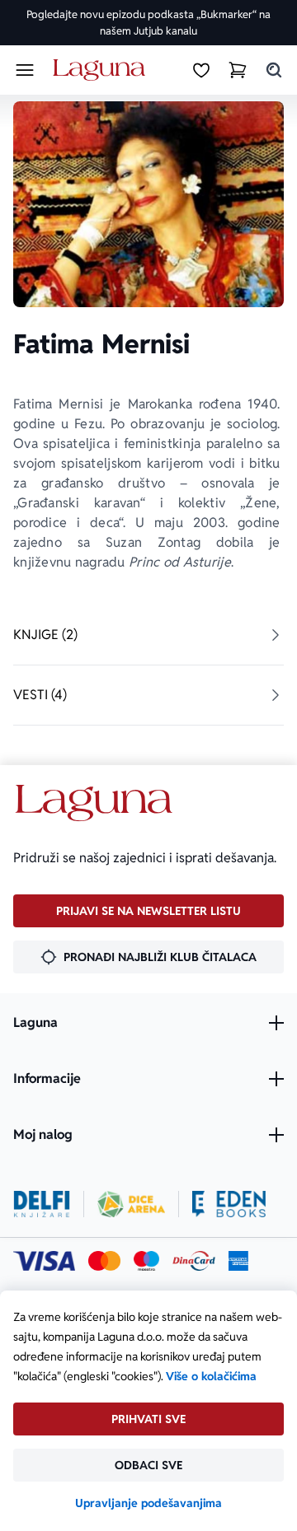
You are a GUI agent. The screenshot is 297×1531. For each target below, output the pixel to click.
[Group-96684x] (229, 1204)
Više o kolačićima (211, 1376)
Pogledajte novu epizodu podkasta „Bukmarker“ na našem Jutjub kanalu (148, 22)
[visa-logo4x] (44, 1261)
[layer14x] (238, 1261)
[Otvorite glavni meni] (24, 70)
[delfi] (41, 1204)
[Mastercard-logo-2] (104, 1261)
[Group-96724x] (193, 1261)
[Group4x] (146, 1261)
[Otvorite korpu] (238, 70)
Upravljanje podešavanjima (148, 1503)
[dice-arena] (131, 1204)
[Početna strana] (102, 70)
